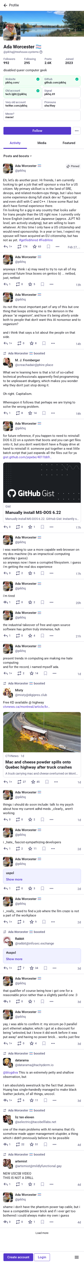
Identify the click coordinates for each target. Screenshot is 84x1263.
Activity (15, 143)
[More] (57, 246)
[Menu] (77, 131)
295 (27, 63)
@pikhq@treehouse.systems (21, 52)
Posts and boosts (16, 156)
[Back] (4, 5)
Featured (69, 143)
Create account (18, 1257)
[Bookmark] (48, 246)
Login (42, 1257)
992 (6, 63)
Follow (37, 131)
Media (41, 143)
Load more (42, 1233)
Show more (14, 879)
